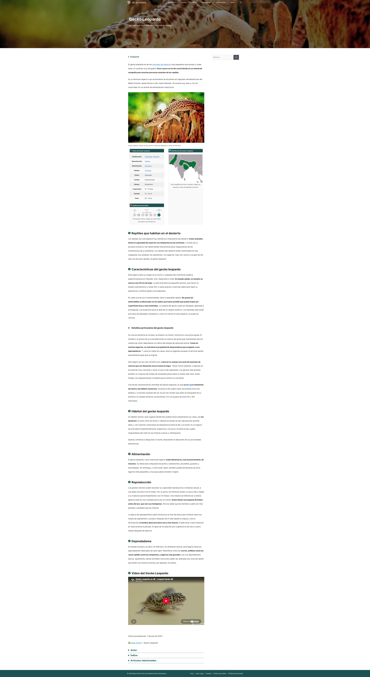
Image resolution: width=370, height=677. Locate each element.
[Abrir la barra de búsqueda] (240, 2)
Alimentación (206, 2)
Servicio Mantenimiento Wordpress (154, 673)
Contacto (208, 673)
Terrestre (148, 170)
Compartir (134, 57)
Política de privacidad (235, 673)
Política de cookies (220, 673)
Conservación (221, 2)
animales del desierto (161, 64)
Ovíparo (147, 161)
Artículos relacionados (143, 660)
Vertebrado (149, 157)
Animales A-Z (172, 2)
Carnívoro (148, 166)
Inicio (192, 673)
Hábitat (194, 2)
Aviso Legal (200, 673)
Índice (134, 655)
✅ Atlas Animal (135, 643)
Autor (134, 650)
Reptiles (156, 157)
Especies (183, 2)
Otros (233, 2)
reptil (191, 385)
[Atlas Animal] (136, 2)
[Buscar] (236, 57)
